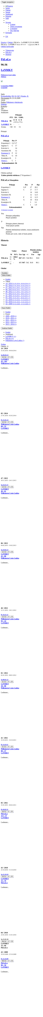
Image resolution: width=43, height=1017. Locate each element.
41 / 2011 (18, 296)
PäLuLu (10, 338)
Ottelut (8, 10)
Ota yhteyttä (14, 31)
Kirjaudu (9, 33)
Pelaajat (8, 16)
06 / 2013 (18, 290)
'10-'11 (4, 811)
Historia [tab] (8, 54)
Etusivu (3, 42)
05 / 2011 (18, 298)
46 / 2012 (18, 292)
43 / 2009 (18, 304)
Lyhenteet (13, 29)
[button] (21, 359)
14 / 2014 (18, 283)
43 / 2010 (18, 300)
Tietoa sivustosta (16, 26)
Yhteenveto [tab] (10, 50)
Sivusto (8, 22)
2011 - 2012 (11, 320)
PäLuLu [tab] (8, 52)
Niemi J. (4, 161)
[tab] (21, 359)
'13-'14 (4, 357)
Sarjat (8, 8)
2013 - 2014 (11, 324)
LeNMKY (11, 336)
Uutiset (12, 24)
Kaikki (8, 279)
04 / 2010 (18, 302)
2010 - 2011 (11, 318)
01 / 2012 (18, 294)
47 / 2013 (18, 287)
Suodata (4, 273)
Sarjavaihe (10, 46)
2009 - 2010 (11, 316)
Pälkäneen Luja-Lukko (15, 340)
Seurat (8, 12)
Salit (7, 18)
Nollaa (3, 344)
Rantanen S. (5, 153)
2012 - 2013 (11, 322)
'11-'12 (4, 682)
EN (7, 36)
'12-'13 (4, 552)
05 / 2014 (18, 285)
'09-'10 (4, 941)
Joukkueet (9, 14)
